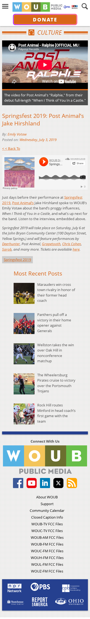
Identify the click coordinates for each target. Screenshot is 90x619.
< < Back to (11, 148)
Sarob (7, 249)
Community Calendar (47, 510)
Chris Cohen (71, 243)
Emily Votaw (17, 134)
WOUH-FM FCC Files (47, 557)
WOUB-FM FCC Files (47, 544)
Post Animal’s (23, 202)
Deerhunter (11, 243)
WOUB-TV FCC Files (47, 524)
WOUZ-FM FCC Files (47, 571)
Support (47, 503)
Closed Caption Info (47, 517)
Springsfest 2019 (17, 259)
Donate (45, 19)
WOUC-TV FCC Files (47, 530)
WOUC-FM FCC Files (47, 550)
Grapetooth (51, 243)
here (76, 249)
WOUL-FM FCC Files (47, 564)
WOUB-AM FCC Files (47, 537)
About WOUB (47, 497)
